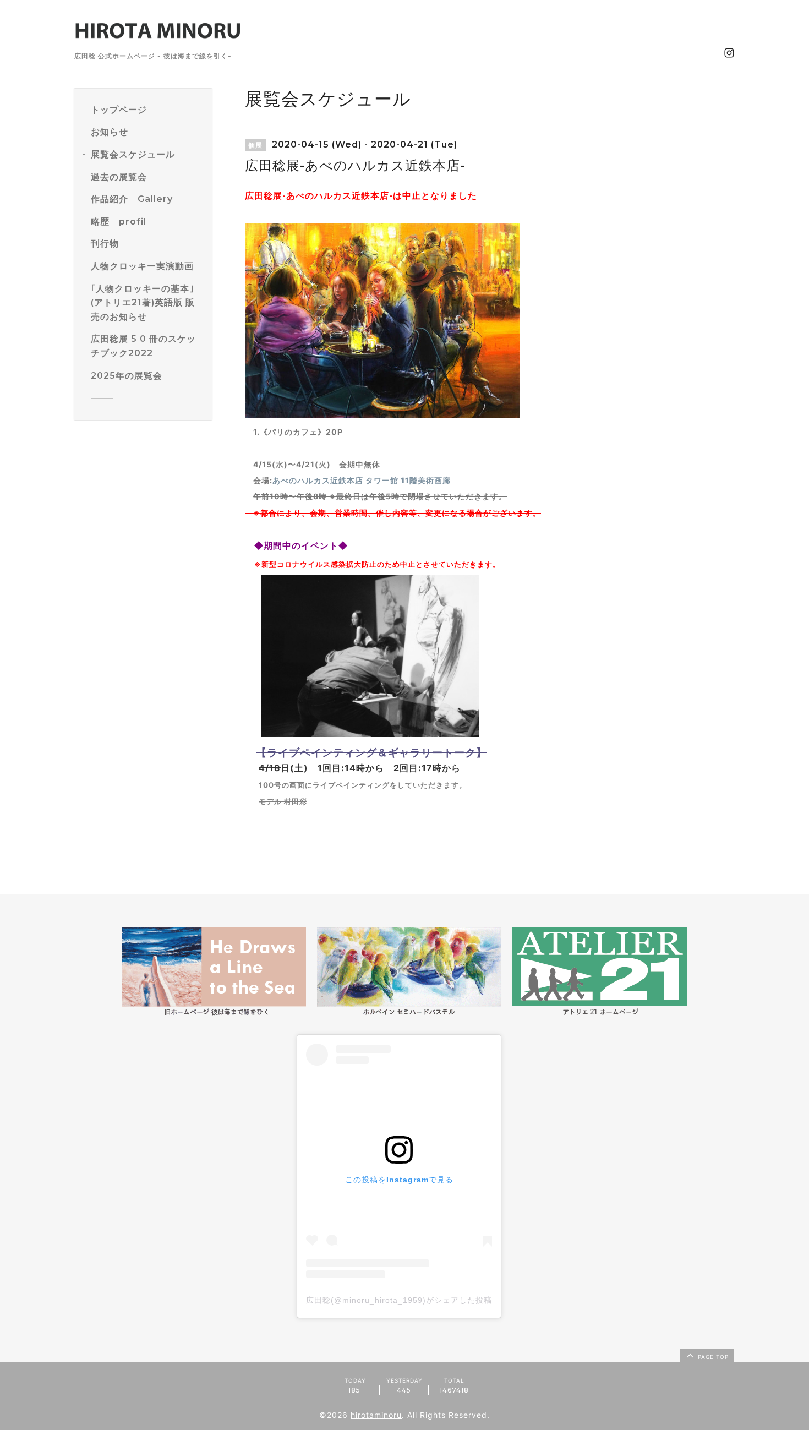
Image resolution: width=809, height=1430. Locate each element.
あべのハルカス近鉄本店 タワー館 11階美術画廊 (361, 480)
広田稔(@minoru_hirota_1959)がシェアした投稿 (399, 1300)
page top (712, 1356)
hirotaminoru (376, 1415)
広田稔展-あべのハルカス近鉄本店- (319, 195)
